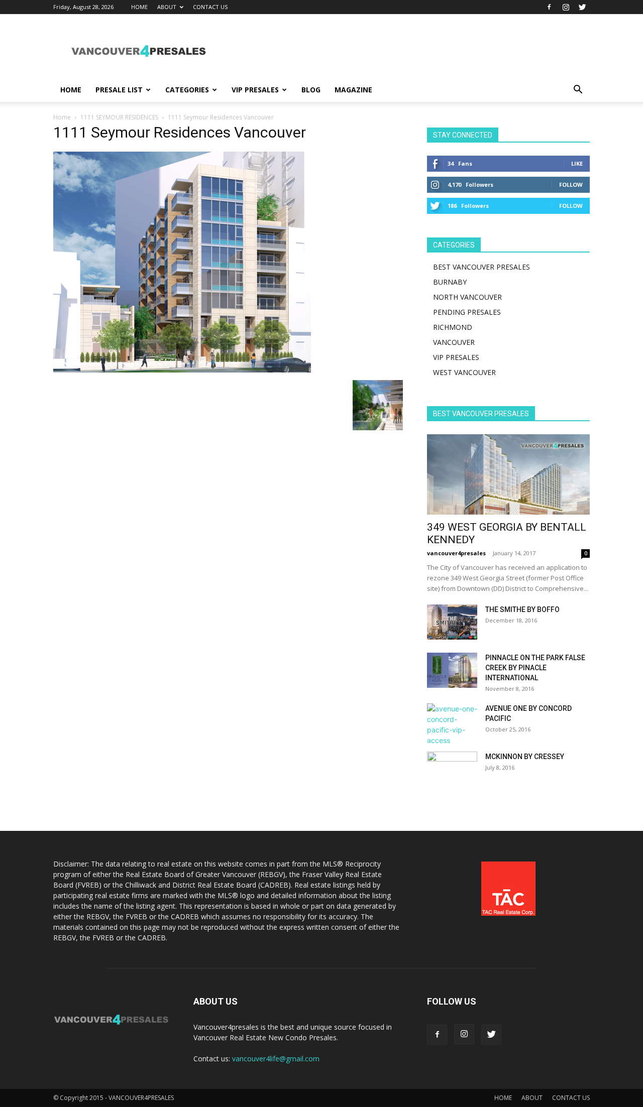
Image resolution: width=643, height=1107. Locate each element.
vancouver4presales (456, 553)
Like (577, 163)
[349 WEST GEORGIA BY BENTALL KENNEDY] (508, 474)
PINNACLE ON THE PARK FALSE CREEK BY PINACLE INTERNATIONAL (535, 668)
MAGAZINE (353, 89)
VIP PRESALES (255, 89)
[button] (578, 90)
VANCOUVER (454, 342)
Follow (571, 184)
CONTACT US (210, 7)
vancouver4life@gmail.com (275, 1058)
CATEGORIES (187, 89)
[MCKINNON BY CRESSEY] (452, 769)
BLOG (310, 89)
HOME (139, 7)
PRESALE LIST (119, 89)
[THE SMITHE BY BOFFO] (452, 622)
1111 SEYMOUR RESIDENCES (119, 117)
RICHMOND (452, 327)
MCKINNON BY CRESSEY (524, 757)
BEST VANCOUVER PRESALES (481, 267)
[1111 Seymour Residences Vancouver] (182, 369)
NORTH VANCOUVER (467, 297)
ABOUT (166, 7)
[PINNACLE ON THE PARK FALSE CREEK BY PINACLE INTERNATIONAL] (452, 670)
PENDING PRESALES (467, 312)
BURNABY (450, 282)
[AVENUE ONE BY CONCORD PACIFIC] (452, 724)
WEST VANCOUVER (464, 372)
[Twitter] (582, 7)
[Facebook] (549, 7)
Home (62, 117)
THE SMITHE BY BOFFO (522, 609)
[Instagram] (565, 7)
